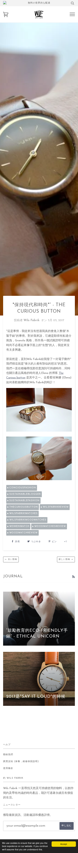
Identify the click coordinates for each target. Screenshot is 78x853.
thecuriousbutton (23, 507)
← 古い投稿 (11, 559)
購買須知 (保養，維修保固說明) (21, 761)
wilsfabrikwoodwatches (27, 520)
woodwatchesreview (50, 526)
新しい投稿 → (66, 559)
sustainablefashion (24, 500)
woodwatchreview (23, 533)
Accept (63, 844)
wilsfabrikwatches (23, 513)
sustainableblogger (25, 494)
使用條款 (8, 768)
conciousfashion (22, 488)
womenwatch (19, 526)
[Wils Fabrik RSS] (73, 577)
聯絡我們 (8, 755)
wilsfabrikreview (56, 507)
